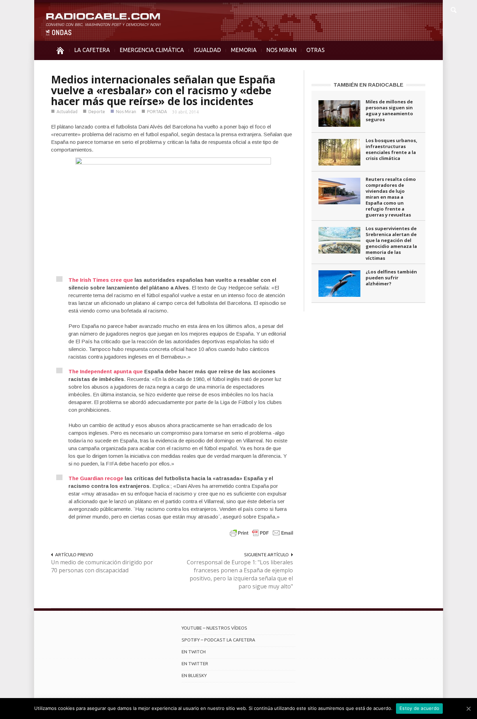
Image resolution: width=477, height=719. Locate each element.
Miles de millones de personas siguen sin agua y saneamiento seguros (389, 110)
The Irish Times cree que (100, 280)
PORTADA (157, 111)
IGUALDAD (207, 50)
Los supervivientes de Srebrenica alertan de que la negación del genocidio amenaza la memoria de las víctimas (391, 243)
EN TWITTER (195, 663)
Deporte (96, 111)
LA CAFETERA (92, 50)
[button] (453, 9)
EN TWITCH (194, 651)
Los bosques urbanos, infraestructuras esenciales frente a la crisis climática (391, 149)
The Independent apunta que (105, 371)
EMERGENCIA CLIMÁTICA (152, 50)
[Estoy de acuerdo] (468, 708)
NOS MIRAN (281, 50)
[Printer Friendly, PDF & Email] (261, 533)
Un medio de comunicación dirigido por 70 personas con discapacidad (102, 566)
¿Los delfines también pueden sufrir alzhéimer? (391, 278)
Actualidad (67, 111)
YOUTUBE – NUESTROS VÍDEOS (214, 627)
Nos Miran (126, 111)
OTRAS (315, 50)
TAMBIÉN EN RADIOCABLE (368, 85)
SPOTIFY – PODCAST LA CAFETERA (218, 639)
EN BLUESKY (194, 675)
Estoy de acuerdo (419, 708)
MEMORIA (244, 50)
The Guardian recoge (95, 478)
